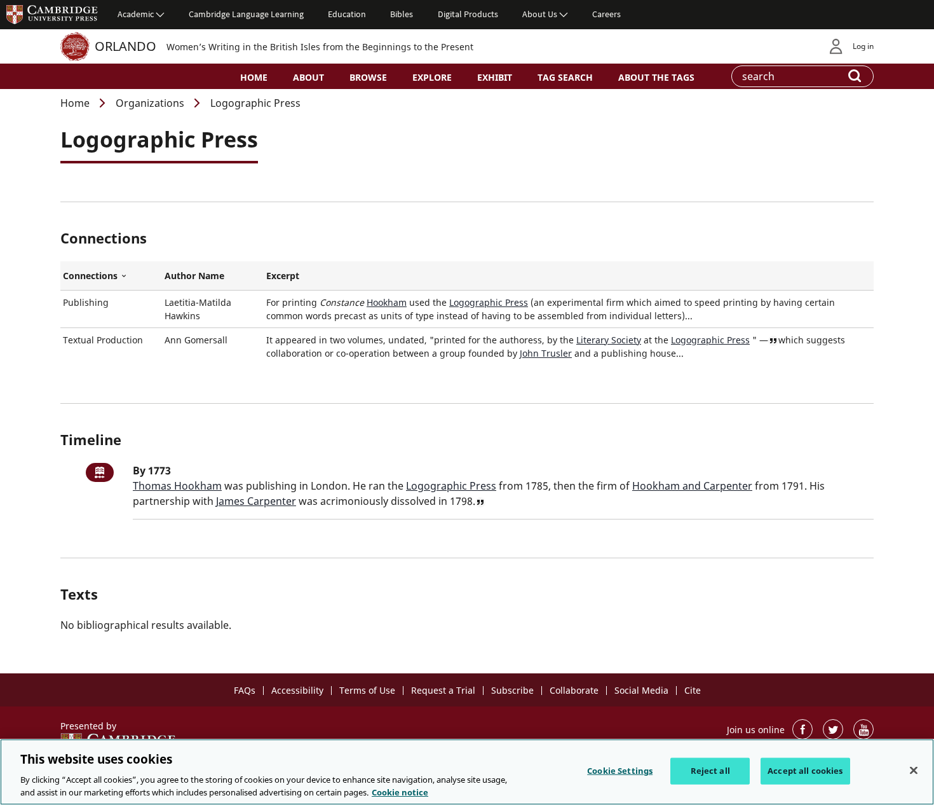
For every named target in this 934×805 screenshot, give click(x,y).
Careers (606, 14)
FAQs (244, 690)
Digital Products (468, 14)
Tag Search (565, 77)
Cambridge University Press (52, 14)
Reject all (710, 770)
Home (253, 77)
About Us (539, 14)
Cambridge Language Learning (246, 14)
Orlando (125, 46)
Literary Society (608, 340)
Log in (863, 46)
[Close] (914, 771)
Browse (368, 77)
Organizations (150, 103)
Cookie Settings (620, 770)
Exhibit (494, 77)
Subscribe (512, 690)
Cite (692, 690)
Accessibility (297, 690)
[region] (467, 772)
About (308, 77)
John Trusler (546, 353)
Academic (136, 14)
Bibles (401, 14)
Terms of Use (367, 690)
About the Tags (656, 77)
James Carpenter (256, 501)
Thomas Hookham (177, 486)
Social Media (641, 690)
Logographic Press (488, 302)
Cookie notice (400, 791)
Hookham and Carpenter (692, 486)
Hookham (387, 302)
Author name (194, 276)
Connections (111, 276)
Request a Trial (443, 690)
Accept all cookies (805, 770)
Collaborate (574, 690)
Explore (432, 77)
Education (347, 14)
